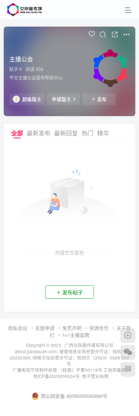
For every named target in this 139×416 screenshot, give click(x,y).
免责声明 (72, 327)
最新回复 (66, 133)
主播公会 (21, 59)
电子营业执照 (95, 376)
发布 (102, 99)
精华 (103, 133)
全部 (17, 133)
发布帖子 (72, 292)
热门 (87, 133)
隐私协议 (17, 327)
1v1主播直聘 (75, 334)
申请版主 (61, 99)
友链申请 (44, 327)
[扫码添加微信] (127, 352)
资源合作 (99, 327)
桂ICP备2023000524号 (56, 376)
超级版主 (32, 99)
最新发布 (38, 133)
